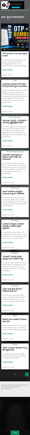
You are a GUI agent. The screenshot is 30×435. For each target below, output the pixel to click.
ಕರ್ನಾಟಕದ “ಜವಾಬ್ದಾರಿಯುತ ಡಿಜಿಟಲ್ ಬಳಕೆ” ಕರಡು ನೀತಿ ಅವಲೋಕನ (12, 157)
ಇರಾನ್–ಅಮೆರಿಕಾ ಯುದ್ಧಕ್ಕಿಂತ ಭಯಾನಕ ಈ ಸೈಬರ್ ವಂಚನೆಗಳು (13, 192)
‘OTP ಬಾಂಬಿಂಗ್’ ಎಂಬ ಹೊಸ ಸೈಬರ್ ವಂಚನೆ (14, 54)
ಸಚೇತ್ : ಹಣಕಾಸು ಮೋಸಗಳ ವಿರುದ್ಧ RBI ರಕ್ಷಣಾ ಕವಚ (14, 349)
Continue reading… (7, 70)
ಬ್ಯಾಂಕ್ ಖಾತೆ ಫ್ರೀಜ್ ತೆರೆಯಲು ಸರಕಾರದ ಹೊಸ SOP (12, 290)
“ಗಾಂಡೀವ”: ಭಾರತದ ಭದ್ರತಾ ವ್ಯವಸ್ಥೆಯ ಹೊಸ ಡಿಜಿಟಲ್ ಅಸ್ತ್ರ (12, 257)
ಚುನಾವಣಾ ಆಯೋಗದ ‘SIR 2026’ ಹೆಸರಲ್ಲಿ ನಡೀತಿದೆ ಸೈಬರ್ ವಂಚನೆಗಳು (14, 85)
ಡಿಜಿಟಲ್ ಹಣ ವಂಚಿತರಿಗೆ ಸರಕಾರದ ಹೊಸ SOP (14, 320)
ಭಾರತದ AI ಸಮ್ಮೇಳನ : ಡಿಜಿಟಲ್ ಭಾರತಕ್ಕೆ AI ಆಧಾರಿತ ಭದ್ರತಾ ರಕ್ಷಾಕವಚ (13, 226)
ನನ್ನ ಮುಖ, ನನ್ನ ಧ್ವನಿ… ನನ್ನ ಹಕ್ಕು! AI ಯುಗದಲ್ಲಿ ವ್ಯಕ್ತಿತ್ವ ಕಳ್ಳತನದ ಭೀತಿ (14, 121)
